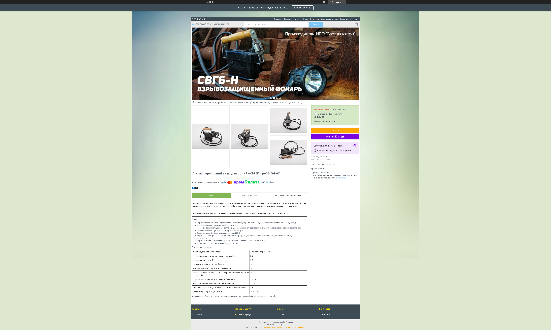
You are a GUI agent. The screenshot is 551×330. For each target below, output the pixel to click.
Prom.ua (289, 322)
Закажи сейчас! (302, 7)
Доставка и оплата (329, 19)
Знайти (316, 24)
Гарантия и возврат (349, 19)
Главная (277, 19)
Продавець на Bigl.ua (276, 324)
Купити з (330, 137)
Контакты (314, 19)
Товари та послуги (205, 102)
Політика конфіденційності (295, 327)
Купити (335, 130)
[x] (196, 188)
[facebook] (193, 188)
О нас (305, 19)
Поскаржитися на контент (271, 327)
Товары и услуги (291, 19)
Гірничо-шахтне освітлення (230, 102)
